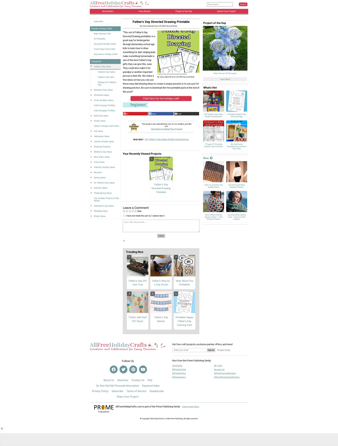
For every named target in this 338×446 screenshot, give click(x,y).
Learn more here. (190, 406)
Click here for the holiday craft (161, 98)
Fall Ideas (98, 131)
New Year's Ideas (102, 157)
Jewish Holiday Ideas (104, 141)
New (206, 158)
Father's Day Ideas (102, 66)
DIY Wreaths (99, 39)
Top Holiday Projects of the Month (106, 199)
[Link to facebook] (114, 369)
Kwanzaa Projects (102, 146)
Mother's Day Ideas (103, 152)
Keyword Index (150, 385)
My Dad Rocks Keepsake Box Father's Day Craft (236, 146)
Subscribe (98, 21)
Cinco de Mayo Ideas (103, 100)
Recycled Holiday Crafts (105, 44)
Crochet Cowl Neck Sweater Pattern (236, 186)
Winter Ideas (100, 216)
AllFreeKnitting (179, 373)
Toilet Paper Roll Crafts (104, 49)
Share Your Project (128, 396)
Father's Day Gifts (106, 77)
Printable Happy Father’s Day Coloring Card (184, 321)
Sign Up (211, 350)
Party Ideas (99, 162)
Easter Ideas (100, 121)
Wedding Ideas (101, 211)
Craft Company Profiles (104, 105)
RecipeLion (219, 369)
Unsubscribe (157, 391)
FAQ (149, 380)
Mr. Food (218, 365)
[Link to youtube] (143, 369)
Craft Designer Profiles (104, 110)
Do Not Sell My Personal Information (117, 385)
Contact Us (138, 380)
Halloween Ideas (101, 136)
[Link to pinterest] (133, 369)
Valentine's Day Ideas (104, 206)
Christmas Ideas (101, 95)
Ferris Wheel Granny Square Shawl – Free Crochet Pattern (213, 217)
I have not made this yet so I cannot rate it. (145, 216)
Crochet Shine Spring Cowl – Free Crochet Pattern (237, 217)
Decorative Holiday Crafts (106, 54)
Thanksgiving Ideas (103, 193)
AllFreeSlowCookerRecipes (227, 377)
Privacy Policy (100, 391)
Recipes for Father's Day (107, 83)
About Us (108, 380)
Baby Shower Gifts (102, 33)
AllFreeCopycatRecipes (225, 373)
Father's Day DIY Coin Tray (137, 282)
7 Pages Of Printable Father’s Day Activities (213, 145)
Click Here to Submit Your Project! (166, 129)
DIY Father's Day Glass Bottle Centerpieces (167, 139)
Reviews (98, 172)
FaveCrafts (177, 365)
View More (225, 79)
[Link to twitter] (123, 369)
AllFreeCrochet (179, 369)
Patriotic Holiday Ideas (104, 167)
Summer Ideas (100, 188)
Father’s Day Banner (161, 319)
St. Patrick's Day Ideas (104, 182)
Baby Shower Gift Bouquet (225, 73)
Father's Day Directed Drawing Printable (161, 188)
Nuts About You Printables (184, 282)
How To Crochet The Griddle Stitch (214, 186)
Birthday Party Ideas (103, 90)
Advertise (122, 380)
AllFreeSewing (179, 377)
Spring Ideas (100, 177)
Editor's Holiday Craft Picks (106, 126)
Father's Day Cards (106, 72)
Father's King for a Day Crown (161, 282)
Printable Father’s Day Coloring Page (236, 115)
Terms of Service (136, 391)
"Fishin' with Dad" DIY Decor (137, 319)
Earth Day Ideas (101, 115)
